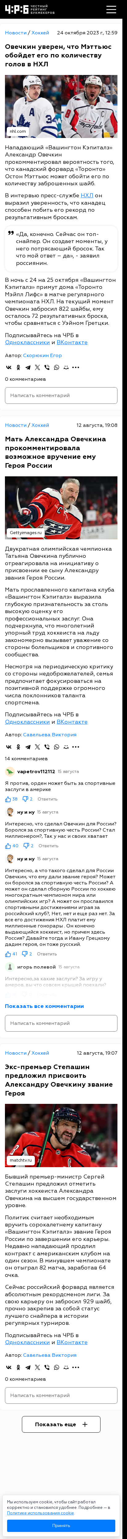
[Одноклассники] (18, 367)
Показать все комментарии (44, 1006)
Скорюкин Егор (42, 355)
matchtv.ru (21, 1160)
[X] (37, 367)
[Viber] (47, 367)
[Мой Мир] (66, 367)
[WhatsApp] (56, 367)
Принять (61, 1525)
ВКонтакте (72, 342)
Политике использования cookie (40, 1513)
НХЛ (87, 195)
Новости (16, 33)
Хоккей (40, 33)
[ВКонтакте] (9, 367)
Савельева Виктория (49, 735)
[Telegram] (28, 367)
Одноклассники (27, 342)
